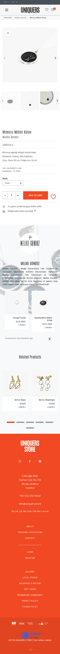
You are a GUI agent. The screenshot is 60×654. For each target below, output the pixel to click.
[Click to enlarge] (8, 33)
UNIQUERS (8, 18)
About (30, 526)
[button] (6, 2)
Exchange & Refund (30, 583)
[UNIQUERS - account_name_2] (30, 461)
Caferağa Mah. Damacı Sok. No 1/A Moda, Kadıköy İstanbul (30, 482)
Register (30, 558)
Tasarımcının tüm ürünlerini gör (19, 338)
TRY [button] (13, 2)
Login (30, 552)
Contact (30, 538)
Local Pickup (30, 577)
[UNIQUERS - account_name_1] (20, 461)
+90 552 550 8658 (30, 496)
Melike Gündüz (21, 18)
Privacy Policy (30, 601)
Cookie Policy (30, 606)
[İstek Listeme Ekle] (53, 196)
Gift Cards (30, 589)
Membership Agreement (30, 595)
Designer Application (30, 532)
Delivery (30, 571)
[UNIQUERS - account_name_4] (40, 461)
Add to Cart (35, 195)
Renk (5, 178)
